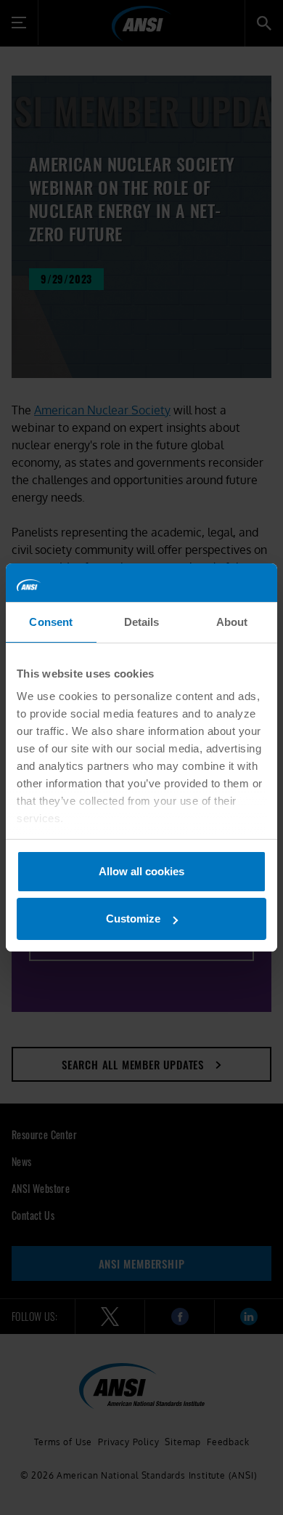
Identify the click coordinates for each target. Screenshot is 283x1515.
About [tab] (232, 622)
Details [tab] (142, 622)
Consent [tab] (51, 622)
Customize (133, 918)
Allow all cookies (141, 871)
